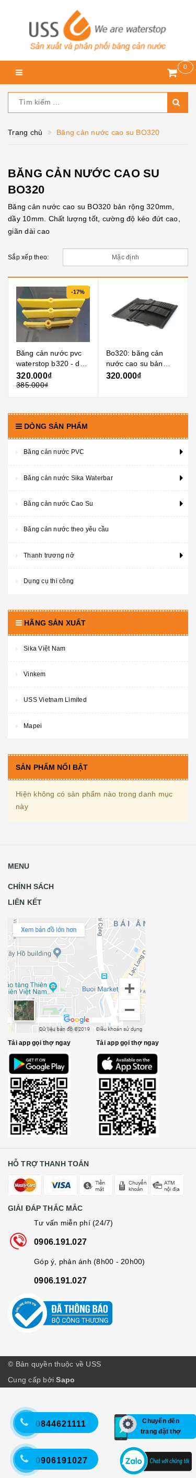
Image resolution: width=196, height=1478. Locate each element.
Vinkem (35, 674)
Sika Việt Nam (44, 648)
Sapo (65, 1379)
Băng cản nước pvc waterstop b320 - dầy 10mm (52, 363)
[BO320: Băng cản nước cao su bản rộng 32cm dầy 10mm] (143, 314)
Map (98, 976)
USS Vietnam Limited (55, 699)
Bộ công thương (98, 1313)
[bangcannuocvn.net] (98, 30)
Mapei (33, 726)
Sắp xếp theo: (28, 257)
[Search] (177, 102)
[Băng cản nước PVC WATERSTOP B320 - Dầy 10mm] (53, 314)
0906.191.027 (60, 1241)
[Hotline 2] (31, 1428)
